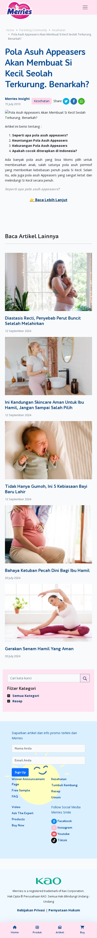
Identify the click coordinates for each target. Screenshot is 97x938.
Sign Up (20, 772)
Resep (17, 701)
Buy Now (18, 825)
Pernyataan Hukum (64, 910)
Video (16, 807)
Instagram (64, 828)
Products (18, 819)
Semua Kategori (25, 696)
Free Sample (21, 790)
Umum (56, 797)
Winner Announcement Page (28, 781)
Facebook (64, 821)
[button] (48, 199)
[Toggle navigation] (85, 7)
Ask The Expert (22, 813)
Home (10, 30)
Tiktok (62, 840)
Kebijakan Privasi (31, 910)
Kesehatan (58, 30)
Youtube (63, 834)
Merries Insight (17, 99)
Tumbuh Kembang (64, 785)
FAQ (15, 796)
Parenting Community (33, 30)
